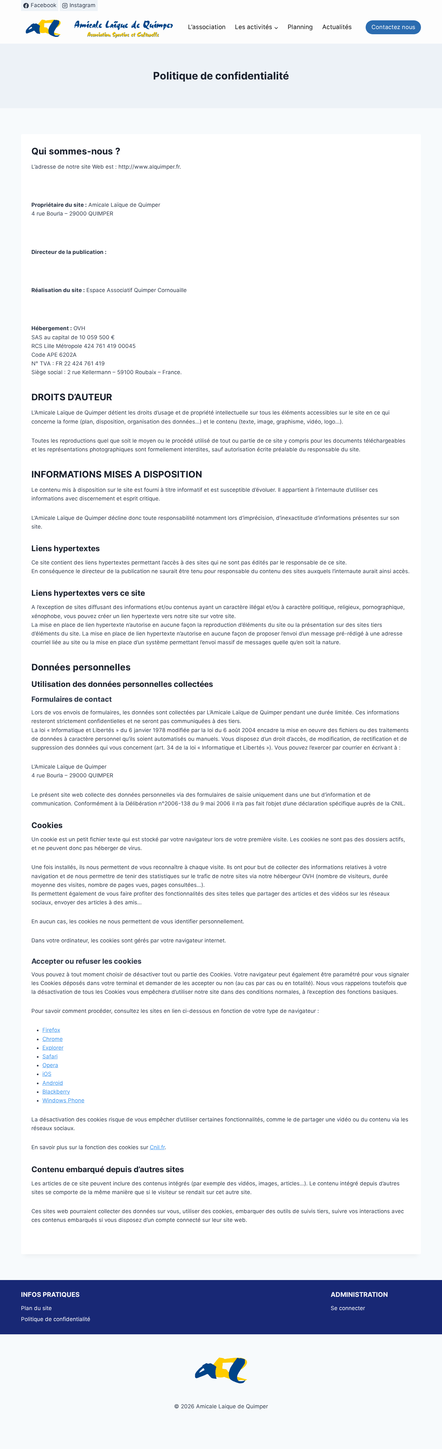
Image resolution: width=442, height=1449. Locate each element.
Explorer (52, 1048)
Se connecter (348, 1308)
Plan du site (36, 1308)
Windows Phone (63, 1100)
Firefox (51, 1030)
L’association (207, 27)
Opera (50, 1065)
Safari (50, 1056)
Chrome (52, 1039)
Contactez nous (393, 27)
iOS (46, 1074)
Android (52, 1083)
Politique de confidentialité (55, 1319)
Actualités (337, 27)
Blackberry (56, 1091)
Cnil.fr (157, 1147)
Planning (300, 27)
